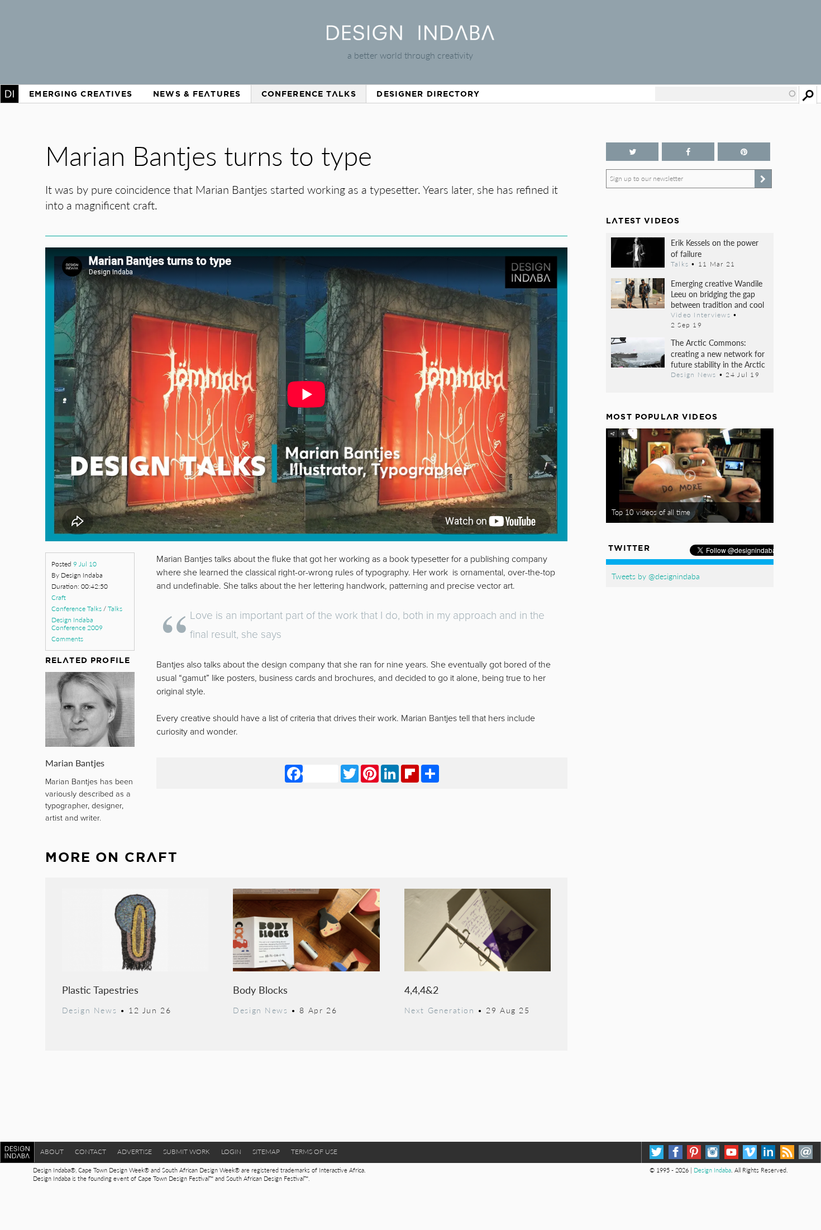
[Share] (430, 773)
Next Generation (439, 1010)
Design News (89, 1010)
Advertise (134, 1151)
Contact (90, 1151)
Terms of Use (314, 1151)
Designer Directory (428, 93)
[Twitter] (350, 773)
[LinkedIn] (390, 773)
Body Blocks (260, 990)
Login (231, 1151)
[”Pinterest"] (744, 151)
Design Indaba (712, 1170)
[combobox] (726, 94)
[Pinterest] (370, 773)
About (52, 1151)
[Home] (410, 36)
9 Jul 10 (85, 564)
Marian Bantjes (74, 762)
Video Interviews (701, 314)
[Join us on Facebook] (688, 151)
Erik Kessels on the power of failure (714, 248)
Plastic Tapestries (100, 990)
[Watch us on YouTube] (731, 1152)
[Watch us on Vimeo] (750, 1152)
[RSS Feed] (787, 1152)
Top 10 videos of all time (651, 512)
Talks (115, 608)
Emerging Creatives (80, 93)
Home (9, 94)
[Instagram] (712, 1152)
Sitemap (266, 1151)
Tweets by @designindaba (656, 575)
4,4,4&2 (421, 990)
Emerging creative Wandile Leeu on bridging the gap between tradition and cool (717, 294)
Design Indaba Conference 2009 (77, 623)
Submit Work (186, 1151)
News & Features (197, 93)
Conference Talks (308, 93)
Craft (58, 597)
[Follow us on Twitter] (632, 151)
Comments (67, 638)
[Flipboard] (410, 773)
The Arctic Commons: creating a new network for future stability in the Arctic (718, 353)
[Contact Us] (806, 1152)
